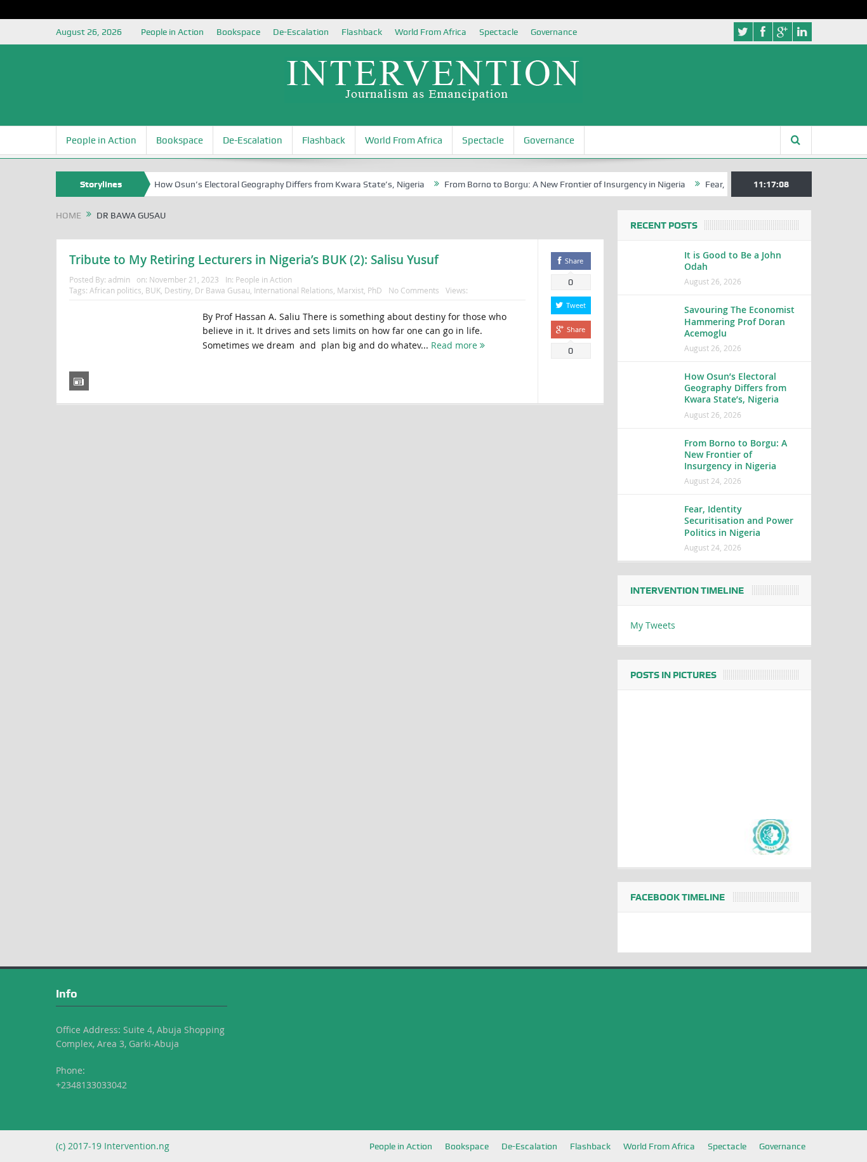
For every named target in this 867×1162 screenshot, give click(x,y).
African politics (115, 290)
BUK (153, 290)
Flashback (361, 32)
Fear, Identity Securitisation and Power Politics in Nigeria (738, 520)
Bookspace (238, 32)
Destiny (177, 290)
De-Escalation (301, 32)
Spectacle (498, 32)
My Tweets (652, 625)
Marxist (350, 290)
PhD (374, 290)
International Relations (293, 290)
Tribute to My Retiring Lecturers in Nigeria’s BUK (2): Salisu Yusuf (254, 259)
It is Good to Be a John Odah (732, 260)
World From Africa (431, 32)
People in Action (172, 32)
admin (119, 279)
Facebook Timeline (677, 897)
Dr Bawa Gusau (222, 290)
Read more (455, 345)
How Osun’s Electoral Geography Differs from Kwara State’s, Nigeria (271, 184)
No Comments (413, 290)
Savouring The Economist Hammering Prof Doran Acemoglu (739, 321)
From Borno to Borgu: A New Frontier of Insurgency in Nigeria (546, 184)
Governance (554, 32)
